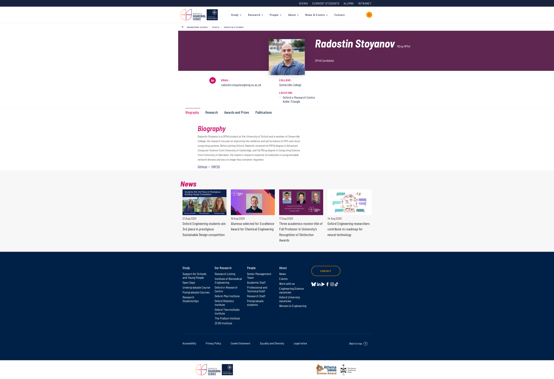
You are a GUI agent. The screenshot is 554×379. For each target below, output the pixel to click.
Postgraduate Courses (196, 292)
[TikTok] (336, 284)
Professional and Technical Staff (257, 289)
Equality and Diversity (272, 343)
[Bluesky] (313, 284)
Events (283, 278)
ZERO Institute (223, 323)
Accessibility (189, 343)
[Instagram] (332, 284)
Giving (303, 3)
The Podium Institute (227, 318)
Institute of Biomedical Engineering (228, 280)
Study (235, 14)
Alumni (349, 3)
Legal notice (300, 343)
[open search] (369, 15)
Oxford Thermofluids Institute (227, 311)
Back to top (355, 343)
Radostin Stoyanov (234, 27)
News (282, 274)
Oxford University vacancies (289, 299)
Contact (339, 14)
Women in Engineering (292, 306)
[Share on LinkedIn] (212, 80)
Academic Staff (256, 282)
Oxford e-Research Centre (226, 289)
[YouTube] (323, 284)
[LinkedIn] (319, 284)
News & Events (315, 14)
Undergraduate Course (196, 287)
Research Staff (256, 296)
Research (254, 14)
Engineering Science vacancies (291, 290)
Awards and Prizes (236, 112)
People (274, 14)
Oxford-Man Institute (227, 296)
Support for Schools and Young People (194, 275)
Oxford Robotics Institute (224, 302)
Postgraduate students (255, 302)
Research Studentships (191, 299)
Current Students (325, 3)
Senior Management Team (259, 275)
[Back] (183, 26)
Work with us (287, 283)
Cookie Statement (240, 343)
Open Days (189, 282)
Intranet (364, 3)
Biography (192, 112)
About (292, 14)
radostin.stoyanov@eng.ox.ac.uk (241, 85)
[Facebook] (327, 284)
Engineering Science (197, 27)
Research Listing (225, 274)
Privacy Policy (213, 343)
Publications (263, 112)
